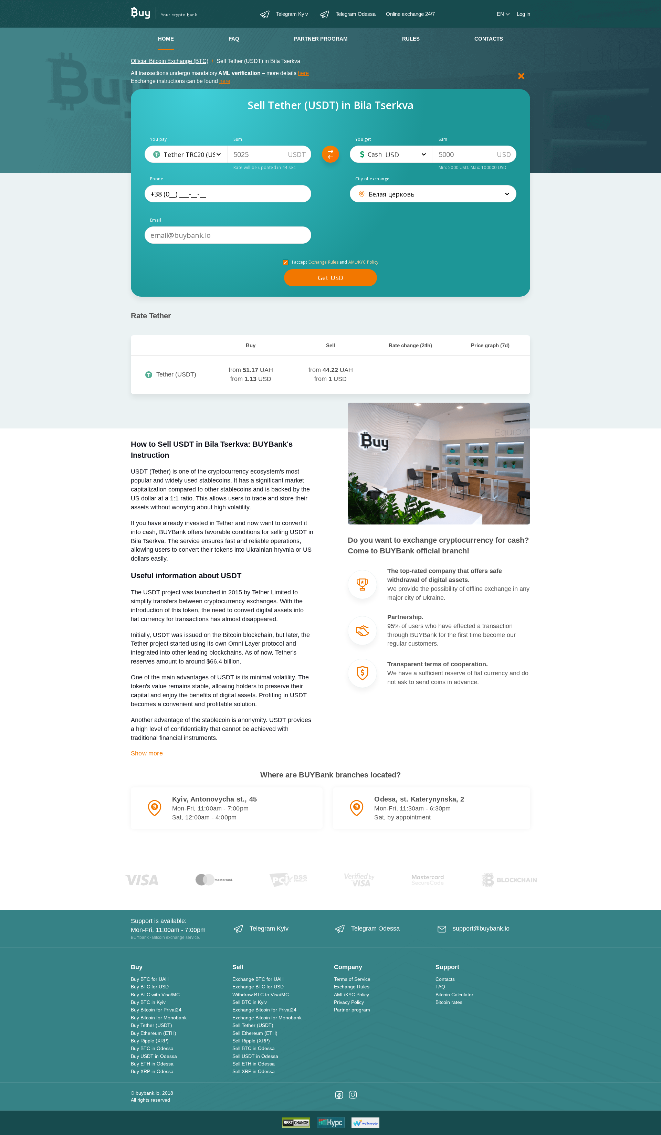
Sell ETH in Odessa (253, 1064)
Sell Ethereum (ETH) (254, 1033)
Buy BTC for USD (150, 986)
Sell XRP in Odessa (253, 1071)
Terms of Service (352, 979)
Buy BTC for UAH (150, 979)
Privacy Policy (349, 1002)
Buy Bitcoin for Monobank (159, 1017)
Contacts (488, 39)
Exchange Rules (323, 262)
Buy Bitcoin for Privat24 (156, 1009)
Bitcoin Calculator (454, 994)
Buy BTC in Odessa (152, 1048)
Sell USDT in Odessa (255, 1056)
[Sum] (269, 154)
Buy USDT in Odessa (154, 1056)
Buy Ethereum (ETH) (153, 1033)
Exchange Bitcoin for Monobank (267, 1017)
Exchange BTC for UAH (258, 979)
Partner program (321, 39)
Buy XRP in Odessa (152, 1071)
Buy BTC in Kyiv (148, 1002)
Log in (523, 14)
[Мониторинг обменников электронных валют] (330, 1122)
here (303, 73)
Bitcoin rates (449, 1002)
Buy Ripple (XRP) (150, 1040)
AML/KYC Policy (363, 262)
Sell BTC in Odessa (253, 1048)
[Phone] (228, 193)
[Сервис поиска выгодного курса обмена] (365, 1122)
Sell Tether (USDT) (252, 1025)
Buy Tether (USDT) (151, 1025)
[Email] (228, 235)
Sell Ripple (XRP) (251, 1040)
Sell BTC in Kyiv (249, 1002)
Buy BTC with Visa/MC (155, 994)
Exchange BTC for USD (258, 986)
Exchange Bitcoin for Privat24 (264, 1009)
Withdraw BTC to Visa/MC (260, 994)
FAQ (234, 39)
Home (166, 39)
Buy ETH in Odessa (152, 1064)
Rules (411, 39)
